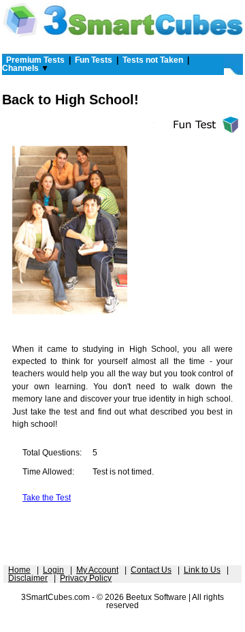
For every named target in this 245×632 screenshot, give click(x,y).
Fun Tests (93, 60)
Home (19, 570)
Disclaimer (28, 578)
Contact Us (151, 570)
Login (53, 570)
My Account (97, 570)
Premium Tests (35, 60)
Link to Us (202, 570)
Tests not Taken (152, 60)
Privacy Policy (86, 578)
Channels (20, 68)
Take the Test (46, 498)
